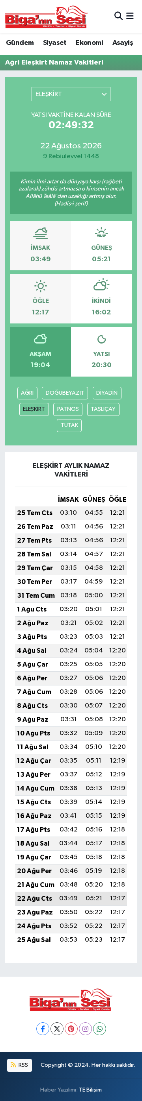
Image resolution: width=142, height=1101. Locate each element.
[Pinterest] (71, 1028)
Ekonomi (89, 42)
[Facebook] (42, 1028)
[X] (57, 1028)
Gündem (20, 42)
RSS (22, 1065)
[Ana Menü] (130, 16)
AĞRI (27, 393)
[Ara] (118, 16)
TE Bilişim (90, 1090)
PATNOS (68, 409)
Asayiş (122, 42)
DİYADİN (107, 393)
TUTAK (69, 425)
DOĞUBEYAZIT (65, 393)
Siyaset (55, 42)
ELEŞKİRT (34, 409)
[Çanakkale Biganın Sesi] (46, 16)
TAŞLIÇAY (103, 409)
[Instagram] (85, 1028)
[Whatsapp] (99, 1028)
